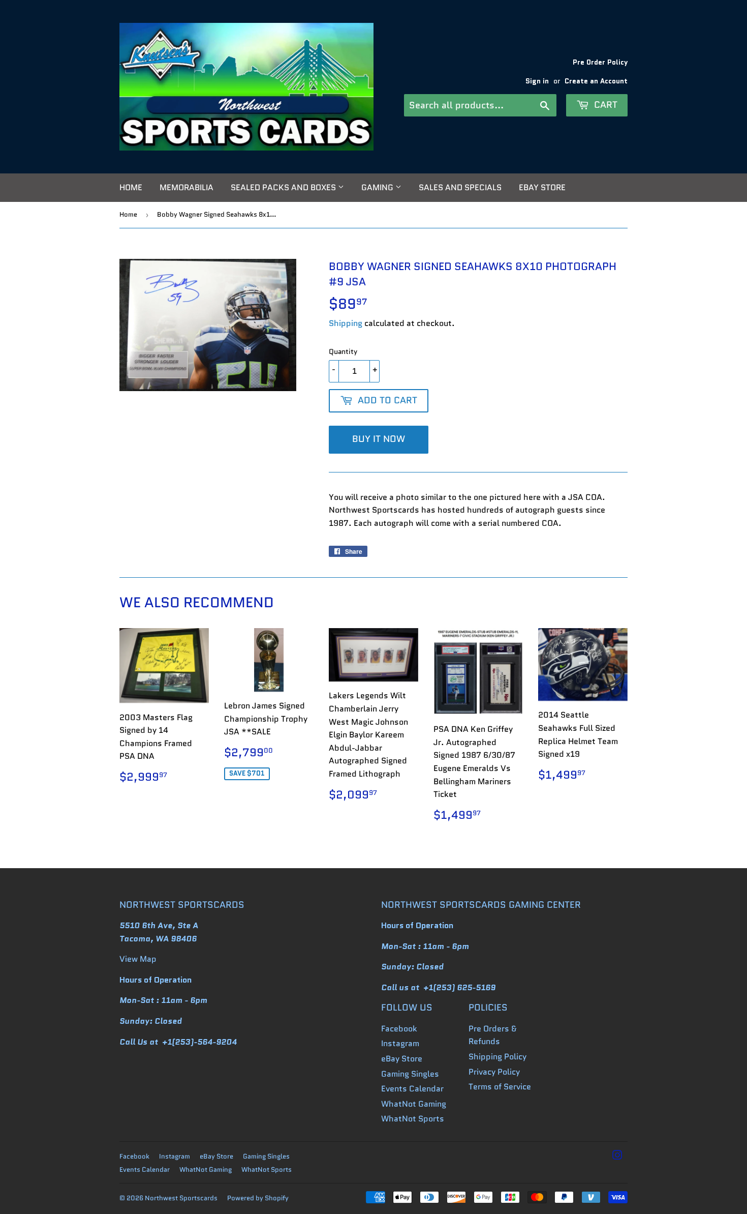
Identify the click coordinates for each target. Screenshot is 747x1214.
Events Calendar (412, 1088)
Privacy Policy (494, 1072)
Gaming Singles (410, 1074)
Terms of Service (500, 1086)
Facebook (399, 1028)
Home (130, 187)
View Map (138, 959)
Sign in (537, 81)
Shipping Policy (497, 1056)
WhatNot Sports (412, 1118)
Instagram (400, 1043)
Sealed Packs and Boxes (284, 187)
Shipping (345, 323)
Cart (604, 104)
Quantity (343, 351)
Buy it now (378, 439)
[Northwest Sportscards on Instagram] (617, 1156)
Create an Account (596, 81)
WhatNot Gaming (413, 1104)
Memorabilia (186, 187)
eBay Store (542, 187)
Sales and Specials (460, 187)
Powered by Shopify (258, 1198)
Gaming (378, 187)
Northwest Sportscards (181, 1198)
